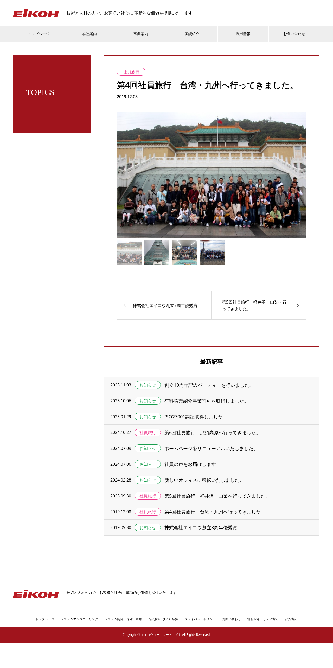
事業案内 (140, 33)
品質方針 (291, 619)
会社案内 (89, 33)
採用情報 (243, 33)
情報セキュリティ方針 (263, 619)
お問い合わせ (294, 33)
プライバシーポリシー (200, 619)
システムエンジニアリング (79, 619)
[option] (211, 175)
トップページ (38, 33)
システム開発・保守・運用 (123, 619)
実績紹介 (192, 33)
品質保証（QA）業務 (163, 619)
